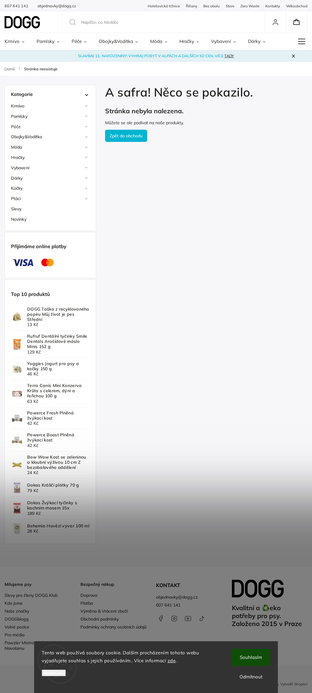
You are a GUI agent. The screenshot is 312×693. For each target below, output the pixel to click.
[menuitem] (17, 41)
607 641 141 (168, 605)
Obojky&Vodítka (26, 136)
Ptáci (16, 198)
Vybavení (20, 168)
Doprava (88, 595)
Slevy (16, 209)
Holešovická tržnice (164, 6)
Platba (86, 603)
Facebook (160, 618)
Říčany (191, 6)
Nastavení (53, 672)
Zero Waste (249, 6)
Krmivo (18, 106)
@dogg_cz (201, 618)
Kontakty (272, 6)
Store (230, 6)
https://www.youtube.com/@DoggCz (188, 618)
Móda (16, 147)
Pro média (14, 635)
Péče (16, 126)
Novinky (19, 219)
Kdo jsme (14, 603)
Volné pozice (17, 627)
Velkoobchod (296, 6)
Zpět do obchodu (126, 136)
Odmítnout (250, 677)
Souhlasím (251, 657)
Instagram (174, 618)
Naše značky (17, 611)
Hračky (18, 157)
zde (172, 660)
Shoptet (300, 684)
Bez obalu (211, 6)
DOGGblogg (17, 619)
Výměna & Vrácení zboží (104, 611)
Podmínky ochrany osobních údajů (113, 627)
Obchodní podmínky (99, 619)
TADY (229, 55)
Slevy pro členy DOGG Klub (31, 595)
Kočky (17, 188)
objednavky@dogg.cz (177, 597)
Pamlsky (19, 116)
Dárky (17, 178)
